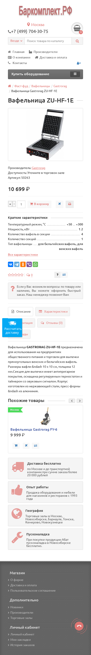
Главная (19, 52)
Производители (46, 52)
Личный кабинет (22, 634)
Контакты (20, 63)
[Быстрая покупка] (26, 446)
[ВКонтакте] (10, 264)
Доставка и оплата (53, 57)
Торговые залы (21, 618)
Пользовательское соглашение (33, 590)
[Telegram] (16, 264)
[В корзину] (16, 446)
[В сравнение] (64, 275)
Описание (23, 311)
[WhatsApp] (35, 264)
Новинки (16, 607)
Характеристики (56, 311)
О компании (21, 57)
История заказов (22, 645)
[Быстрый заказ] (59, 204)
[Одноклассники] (23, 264)
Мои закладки (20, 639)
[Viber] (29, 264)
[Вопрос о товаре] (57, 275)
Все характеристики (23, 254)
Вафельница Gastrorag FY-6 (33, 429)
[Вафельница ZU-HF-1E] (45, 134)
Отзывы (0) (54, 323)
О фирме (16, 580)
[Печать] (70, 204)
